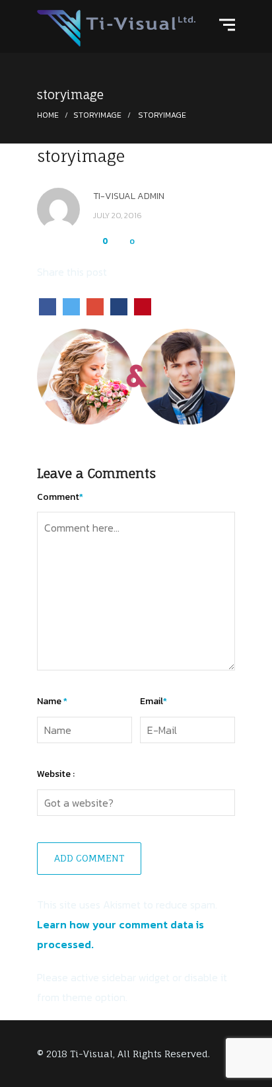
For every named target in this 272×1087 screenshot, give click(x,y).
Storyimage (97, 115)
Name (52, 701)
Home (48, 115)
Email (153, 701)
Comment (60, 497)
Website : (56, 774)
